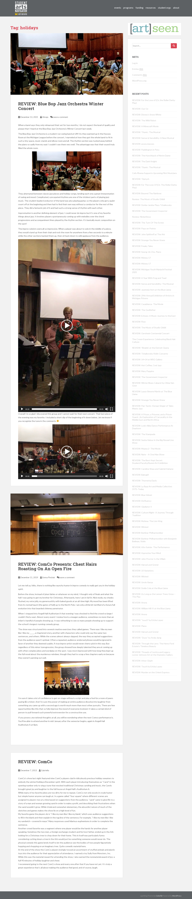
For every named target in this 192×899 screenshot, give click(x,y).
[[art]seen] (21, 5)
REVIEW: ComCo (35, 761)
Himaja (45, 117)
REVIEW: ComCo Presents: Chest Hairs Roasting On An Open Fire (57, 566)
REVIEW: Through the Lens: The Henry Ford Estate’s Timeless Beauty (153, 645)
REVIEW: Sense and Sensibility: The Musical (153, 284)
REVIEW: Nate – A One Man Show (148, 454)
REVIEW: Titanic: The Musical (146, 132)
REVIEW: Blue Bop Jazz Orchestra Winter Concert (60, 106)
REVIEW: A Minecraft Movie (145, 126)
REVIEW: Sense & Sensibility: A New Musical (153, 138)
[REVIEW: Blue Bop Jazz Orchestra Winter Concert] (66, 64)
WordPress (177, 896)
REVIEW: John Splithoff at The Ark (148, 234)
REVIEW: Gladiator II (142, 506)
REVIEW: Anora (139, 602)
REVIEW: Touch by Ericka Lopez (147, 666)
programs (128, 7)
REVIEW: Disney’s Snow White (146, 114)
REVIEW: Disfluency (141, 501)
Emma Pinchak (48, 577)
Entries (137, 69)
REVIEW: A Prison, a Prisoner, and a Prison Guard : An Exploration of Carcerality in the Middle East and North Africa (152, 417)
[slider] (64, 409)
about (176, 7)
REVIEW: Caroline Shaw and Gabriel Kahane (152, 469)
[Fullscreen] (111, 409)
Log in (135, 63)
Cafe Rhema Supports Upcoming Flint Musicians (154, 173)
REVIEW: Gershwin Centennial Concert (151, 333)
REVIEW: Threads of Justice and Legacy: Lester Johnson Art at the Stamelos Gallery (152, 653)
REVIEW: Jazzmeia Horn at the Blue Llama (151, 289)
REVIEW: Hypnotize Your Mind (146, 553)
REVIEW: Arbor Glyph (142, 660)
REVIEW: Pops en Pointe (144, 228)
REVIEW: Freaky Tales (142, 246)
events (117, 7)
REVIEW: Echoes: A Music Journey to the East (154, 316)
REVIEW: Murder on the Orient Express (151, 672)
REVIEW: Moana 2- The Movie (146, 448)
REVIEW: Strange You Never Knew (148, 240)
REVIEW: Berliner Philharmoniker (147, 533)
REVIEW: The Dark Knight (144, 161)
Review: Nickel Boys (141, 216)
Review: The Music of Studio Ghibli (148, 199)
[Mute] (106, 409)
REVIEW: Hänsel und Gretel (145, 564)
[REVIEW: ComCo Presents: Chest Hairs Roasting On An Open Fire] (66, 524)
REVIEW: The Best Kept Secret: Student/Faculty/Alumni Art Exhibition (150, 461)
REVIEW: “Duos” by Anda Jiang (146, 637)
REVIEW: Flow (139, 321)
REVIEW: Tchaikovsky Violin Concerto (150, 353)
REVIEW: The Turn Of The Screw (148, 222)
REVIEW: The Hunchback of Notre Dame (151, 155)
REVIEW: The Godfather (144, 310)
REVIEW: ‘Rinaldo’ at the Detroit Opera (150, 347)
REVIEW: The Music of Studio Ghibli (149, 327)
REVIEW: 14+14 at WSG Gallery (147, 359)
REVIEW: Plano (139, 626)
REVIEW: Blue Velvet (142, 495)
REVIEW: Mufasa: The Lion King (147, 521)
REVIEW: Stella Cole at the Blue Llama (150, 588)
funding (139, 7)
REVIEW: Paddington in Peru (145, 149)
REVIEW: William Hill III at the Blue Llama (151, 608)
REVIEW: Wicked (140, 527)
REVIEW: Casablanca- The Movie (147, 304)
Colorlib (159, 896)
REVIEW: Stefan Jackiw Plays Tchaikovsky (152, 205)
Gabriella (45, 770)
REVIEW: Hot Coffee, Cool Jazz (146, 365)
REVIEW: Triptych (140, 179)
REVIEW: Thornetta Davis (144, 480)
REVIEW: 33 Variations (143, 570)
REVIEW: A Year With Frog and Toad (149, 278)
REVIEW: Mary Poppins (143, 371)
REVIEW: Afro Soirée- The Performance (151, 547)
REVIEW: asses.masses (143, 144)
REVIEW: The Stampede (143, 434)
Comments (139, 75)
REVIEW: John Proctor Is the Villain (148, 559)
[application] (66, 325)
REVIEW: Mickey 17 (141, 257)
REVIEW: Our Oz (140, 108)
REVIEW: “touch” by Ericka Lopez (147, 620)
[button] (67, 326)
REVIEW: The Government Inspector (149, 211)
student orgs (164, 7)
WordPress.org (139, 80)
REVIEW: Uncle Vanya (142, 582)
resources (151, 7)
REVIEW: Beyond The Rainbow (146, 193)
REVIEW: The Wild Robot (144, 120)
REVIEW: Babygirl (140, 474)
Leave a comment (60, 117)
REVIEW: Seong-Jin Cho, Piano (146, 252)
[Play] (22, 409)
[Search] (174, 45)
